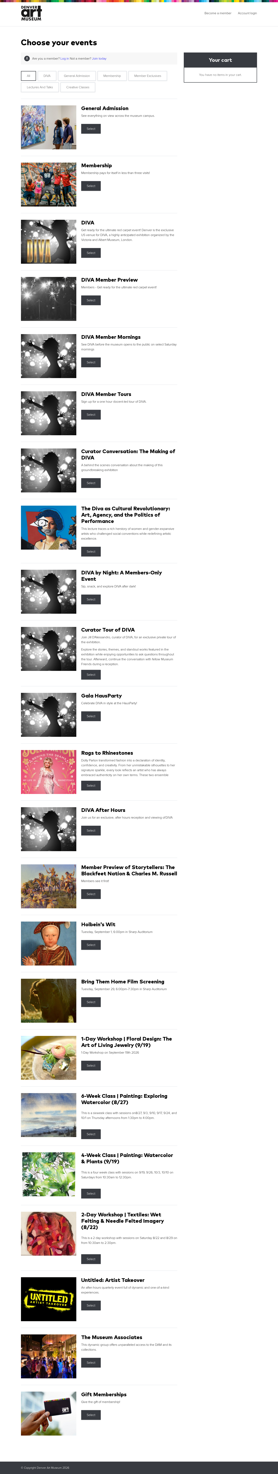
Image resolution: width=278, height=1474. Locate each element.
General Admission (77, 76)
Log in (64, 59)
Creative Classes (77, 87)
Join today (99, 59)
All (28, 76)
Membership (112, 76)
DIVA (47, 76)
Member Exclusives (147, 76)
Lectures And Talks (40, 87)
